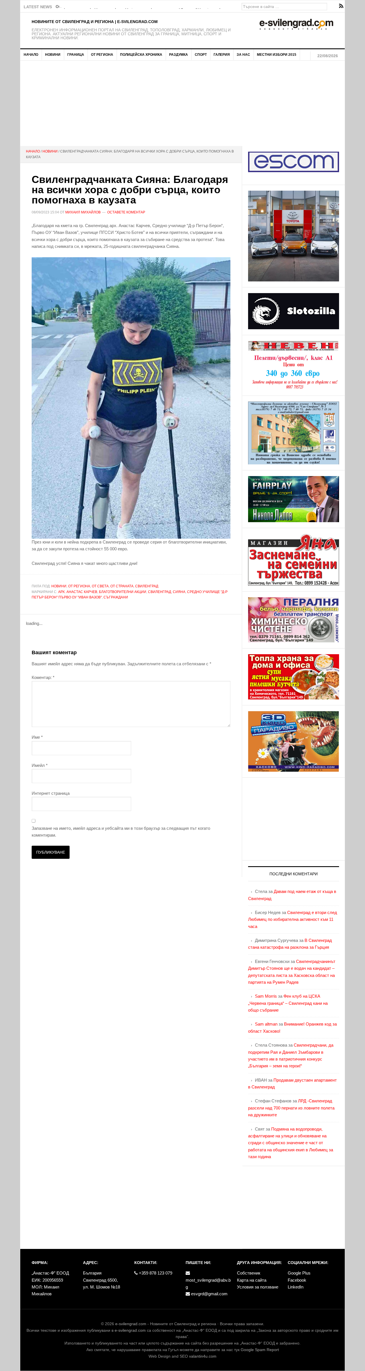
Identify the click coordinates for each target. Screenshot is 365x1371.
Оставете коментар (126, 212)
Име (37, 737)
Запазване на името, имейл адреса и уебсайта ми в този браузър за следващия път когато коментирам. (121, 831)
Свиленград (146, 586)
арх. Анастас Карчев (77, 592)
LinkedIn (295, 1286)
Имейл (40, 765)
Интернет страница (51, 793)
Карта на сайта (251, 1280)
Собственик (248, 1273)
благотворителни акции (122, 592)
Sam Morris (266, 996)
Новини (58, 586)
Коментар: (43, 677)
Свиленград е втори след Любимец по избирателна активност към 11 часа (292, 919)
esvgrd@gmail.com (209, 1293)
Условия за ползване (257, 1286)
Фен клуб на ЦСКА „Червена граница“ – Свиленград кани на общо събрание (288, 1003)
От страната (121, 586)
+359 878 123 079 (155, 1273)
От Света (100, 586)
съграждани (116, 597)
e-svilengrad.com (130, 1323)
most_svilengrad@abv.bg (208, 1283)
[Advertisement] (182, 103)
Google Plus (299, 1273)
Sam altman (266, 1024)
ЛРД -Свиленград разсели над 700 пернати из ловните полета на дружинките (291, 1107)
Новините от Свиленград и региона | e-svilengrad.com (95, 21)
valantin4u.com (202, 1356)
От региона (79, 586)
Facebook (297, 1280)
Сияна (179, 592)
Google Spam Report (260, 1349)
